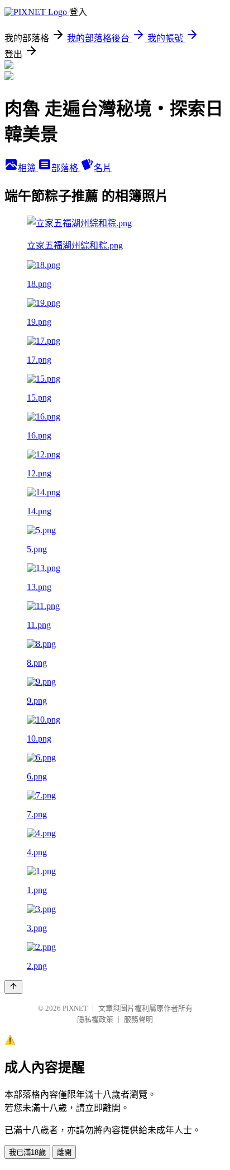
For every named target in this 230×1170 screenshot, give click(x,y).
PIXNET (75, 1008)
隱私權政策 (95, 1019)
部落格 (65, 168)
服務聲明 (138, 1019)
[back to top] (13, 987)
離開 (64, 1152)
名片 (103, 168)
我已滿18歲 (27, 1152)
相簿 (28, 168)
